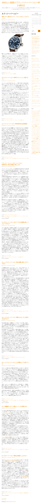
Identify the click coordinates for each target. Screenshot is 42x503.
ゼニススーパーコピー (35, 81)
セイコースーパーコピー (8, 118)
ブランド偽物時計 (5, 437)
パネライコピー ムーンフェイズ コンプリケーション (36, 48)
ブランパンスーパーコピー (36, 144)
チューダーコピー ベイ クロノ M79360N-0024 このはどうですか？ (36, 41)
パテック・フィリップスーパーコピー (10, 214)
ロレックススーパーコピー (8, 309)
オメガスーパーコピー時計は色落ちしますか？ (14, 455)
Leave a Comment (5, 218)
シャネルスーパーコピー (36, 71)
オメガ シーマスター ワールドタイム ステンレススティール (36, 52)
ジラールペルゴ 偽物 (35, 120)
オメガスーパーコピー (7, 257)
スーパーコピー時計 (12, 158)
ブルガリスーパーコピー (36, 100)
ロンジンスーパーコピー (36, 105)
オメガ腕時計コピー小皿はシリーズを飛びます (14, 406)
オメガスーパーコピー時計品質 (11, 459)
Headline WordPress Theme (11, 501)
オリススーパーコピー (35, 65)
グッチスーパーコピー (35, 70)
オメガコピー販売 (7, 413)
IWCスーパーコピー (7, 72)
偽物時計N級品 (5, 401)
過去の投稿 (4, 499)
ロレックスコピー (35, 147)
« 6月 (33, 27)
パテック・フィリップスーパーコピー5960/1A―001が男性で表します (12, 163)
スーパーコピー (10, 73)
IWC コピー (6, 73)
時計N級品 (25, 476)
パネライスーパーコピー (36, 91)
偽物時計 (14, 73)
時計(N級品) (34, 153)
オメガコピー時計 (7, 449)
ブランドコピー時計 (6, 217)
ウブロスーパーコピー (35, 59)
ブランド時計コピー (21, 120)
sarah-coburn (12, 19)
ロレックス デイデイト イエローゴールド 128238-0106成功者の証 (36, 37)
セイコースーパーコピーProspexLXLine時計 (14, 124)
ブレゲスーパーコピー (35, 101)
